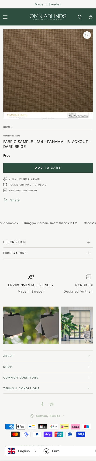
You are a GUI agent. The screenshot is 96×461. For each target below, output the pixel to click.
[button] (79, 17)
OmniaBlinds (12, 135)
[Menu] (5, 17)
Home (7, 127)
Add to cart (48, 167)
